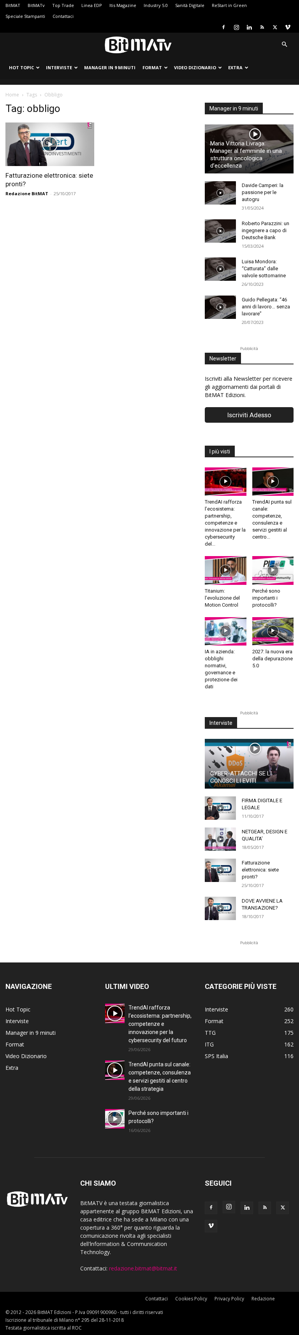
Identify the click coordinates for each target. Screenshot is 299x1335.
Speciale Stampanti (25, 16)
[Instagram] (236, 27)
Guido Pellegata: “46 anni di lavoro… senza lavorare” (266, 307)
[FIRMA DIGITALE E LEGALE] (220, 808)
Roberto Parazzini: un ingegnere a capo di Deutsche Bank (265, 230)
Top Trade (63, 5)
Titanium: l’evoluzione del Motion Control (222, 598)
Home (12, 94)
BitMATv (36, 5)
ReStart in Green (229, 5)
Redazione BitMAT (26, 193)
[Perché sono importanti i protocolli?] (273, 570)
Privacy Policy (229, 1298)
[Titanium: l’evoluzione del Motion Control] (225, 570)
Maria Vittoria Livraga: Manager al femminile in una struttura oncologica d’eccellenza (246, 154)
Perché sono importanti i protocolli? (266, 598)
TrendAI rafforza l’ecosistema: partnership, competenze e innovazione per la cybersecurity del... (225, 523)
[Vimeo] (288, 27)
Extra (235, 67)
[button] (284, 44)
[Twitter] (275, 27)
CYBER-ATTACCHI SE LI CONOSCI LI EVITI (241, 777)
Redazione (263, 1298)
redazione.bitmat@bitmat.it (143, 1268)
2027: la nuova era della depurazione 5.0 (272, 658)
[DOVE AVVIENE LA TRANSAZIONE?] (220, 908)
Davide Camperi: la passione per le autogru (262, 192)
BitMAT (12, 5)
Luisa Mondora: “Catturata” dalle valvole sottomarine (264, 268)
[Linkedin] (249, 27)
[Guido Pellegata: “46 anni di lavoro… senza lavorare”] (220, 307)
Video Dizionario (195, 67)
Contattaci (63, 16)
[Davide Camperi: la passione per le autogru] (220, 193)
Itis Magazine (122, 5)
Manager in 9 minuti (109, 67)
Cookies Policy (191, 1298)
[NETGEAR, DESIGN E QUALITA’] (220, 839)
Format (152, 67)
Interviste (59, 67)
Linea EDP (91, 5)
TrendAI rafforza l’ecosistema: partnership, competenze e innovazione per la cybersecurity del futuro (160, 1023)
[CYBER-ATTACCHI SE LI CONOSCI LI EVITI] (249, 764)
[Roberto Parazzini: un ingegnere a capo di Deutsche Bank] (220, 231)
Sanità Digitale (189, 5)
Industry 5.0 (156, 5)
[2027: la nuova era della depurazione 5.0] (273, 631)
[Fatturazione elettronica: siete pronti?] (49, 144)
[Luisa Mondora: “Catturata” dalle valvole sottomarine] (220, 269)
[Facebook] (223, 27)
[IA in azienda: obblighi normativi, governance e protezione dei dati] (225, 631)
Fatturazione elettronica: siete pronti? (260, 870)
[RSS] (262, 27)
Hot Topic (21, 67)
